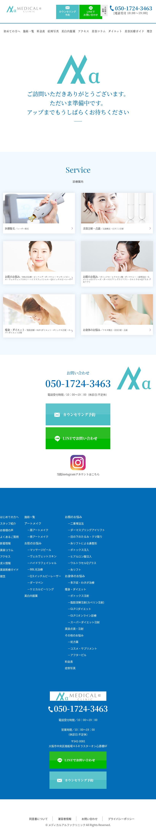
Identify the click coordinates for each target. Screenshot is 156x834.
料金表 (41, 31)
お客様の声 (6, 530)
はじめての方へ (9, 517)
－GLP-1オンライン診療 (82, 615)
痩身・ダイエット (75, 589)
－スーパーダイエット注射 (84, 622)
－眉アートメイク (37, 530)
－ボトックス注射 (78, 596)
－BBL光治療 (35, 569)
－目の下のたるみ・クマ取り (85, 537)
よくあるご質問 (9, 537)
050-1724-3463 (78, 383)
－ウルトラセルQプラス (82, 563)
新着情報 (5, 543)
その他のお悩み (74, 635)
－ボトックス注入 (78, 550)
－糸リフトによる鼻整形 (82, 543)
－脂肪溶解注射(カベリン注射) (86, 602)
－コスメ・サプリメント (82, 648)
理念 (150, 31)
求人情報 (5, 563)
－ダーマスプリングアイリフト (86, 530)
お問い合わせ (90, 819)
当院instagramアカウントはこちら (78, 474)
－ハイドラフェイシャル (42, 563)
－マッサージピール (39, 550)
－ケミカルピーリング (40, 589)
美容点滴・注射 (74, 629)
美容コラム (99, 31)
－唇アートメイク (37, 537)
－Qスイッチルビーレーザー (44, 576)
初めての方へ (12, 31)
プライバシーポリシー (121, 819)
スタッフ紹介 (8, 523)
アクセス (83, 31)
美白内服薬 (68, 31)
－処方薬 (73, 642)
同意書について (38, 819)
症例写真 (53, 31)
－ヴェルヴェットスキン (42, 556)
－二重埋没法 (76, 523)
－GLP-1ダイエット (79, 609)
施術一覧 (28, 31)
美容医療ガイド (134, 31)
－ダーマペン (35, 583)
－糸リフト (74, 570)
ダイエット (115, 31)
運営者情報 (64, 819)
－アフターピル (77, 655)
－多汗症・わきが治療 (81, 583)
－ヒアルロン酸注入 (80, 556)
